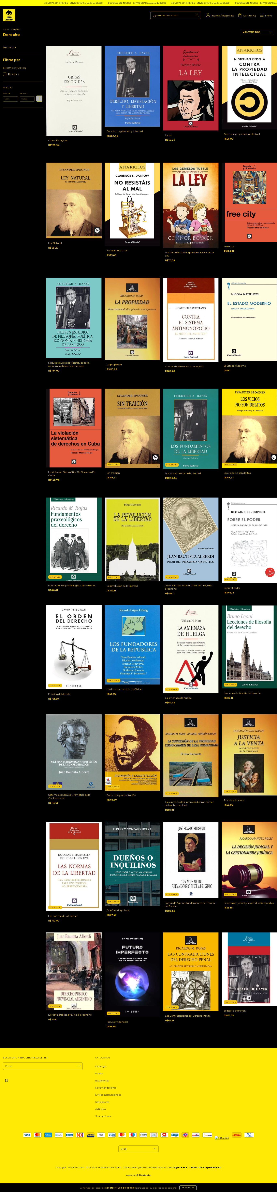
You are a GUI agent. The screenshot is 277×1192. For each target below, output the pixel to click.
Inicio (6, 29)
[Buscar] (197, 15)
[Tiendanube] (138, 1175)
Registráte (228, 15)
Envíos (99, 1073)
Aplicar (39, 99)
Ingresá (216, 15)
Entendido (188, 1188)
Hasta (23, 93)
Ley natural (9, 47)
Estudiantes (102, 1080)
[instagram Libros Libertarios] (6, 1080)
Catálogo (100, 1066)
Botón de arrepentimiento (206, 1167)
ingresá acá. (180, 1167)
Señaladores (102, 1101)
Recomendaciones (105, 1087)
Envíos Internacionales (108, 1094)
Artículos (100, 1109)
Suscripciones (103, 1116)
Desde (7, 93)
